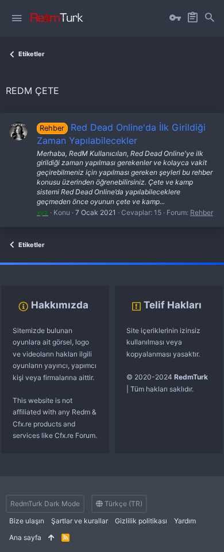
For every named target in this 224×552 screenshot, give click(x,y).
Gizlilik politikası (141, 520)
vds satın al (81, 268)
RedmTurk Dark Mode (45, 503)
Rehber (201, 212)
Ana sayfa (25, 537)
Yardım (185, 520)
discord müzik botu (181, 268)
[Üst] (51, 538)
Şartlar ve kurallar (79, 520)
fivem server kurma (30, 268)
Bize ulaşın (26, 520)
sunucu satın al (125, 268)
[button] (17, 18)
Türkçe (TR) (122, 503)
